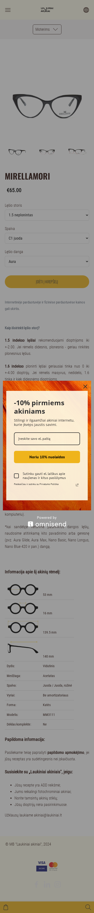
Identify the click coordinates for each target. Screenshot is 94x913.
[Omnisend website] (47, 521)
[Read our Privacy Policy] (77, 485)
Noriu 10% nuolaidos (47, 456)
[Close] (85, 386)
